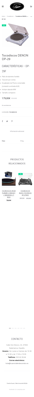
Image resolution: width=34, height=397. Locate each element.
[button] (9, 327)
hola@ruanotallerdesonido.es (17, 363)
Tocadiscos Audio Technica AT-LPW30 (25, 193)
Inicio (3, 16)
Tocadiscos (10, 16)
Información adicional (17, 131)
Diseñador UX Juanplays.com (17, 389)
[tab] (17, 131)
